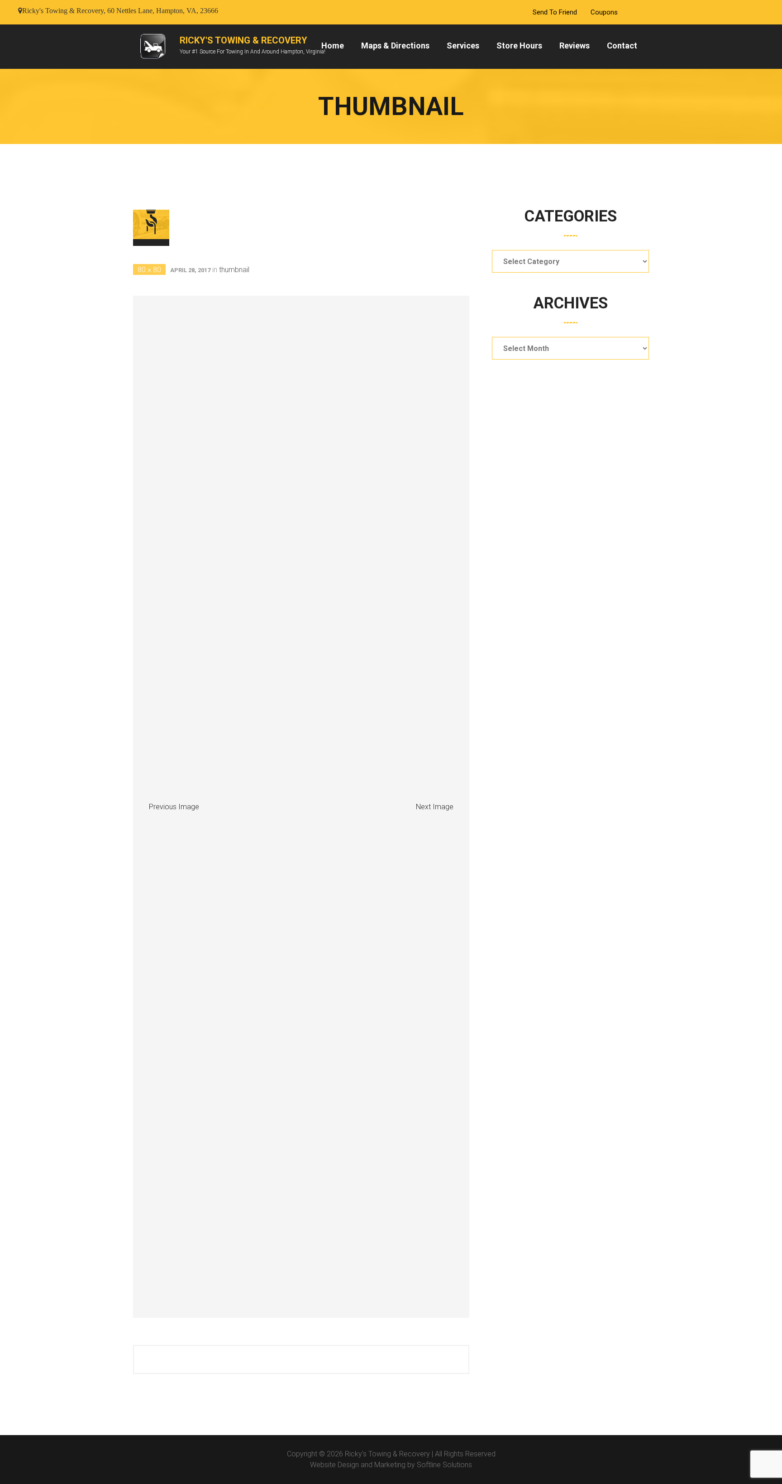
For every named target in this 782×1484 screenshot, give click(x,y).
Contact (622, 45)
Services (463, 45)
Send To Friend (555, 12)
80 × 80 (149, 269)
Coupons (604, 12)
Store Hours (519, 45)
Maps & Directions (395, 45)
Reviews (574, 45)
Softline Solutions (444, 1464)
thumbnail (234, 269)
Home (332, 45)
